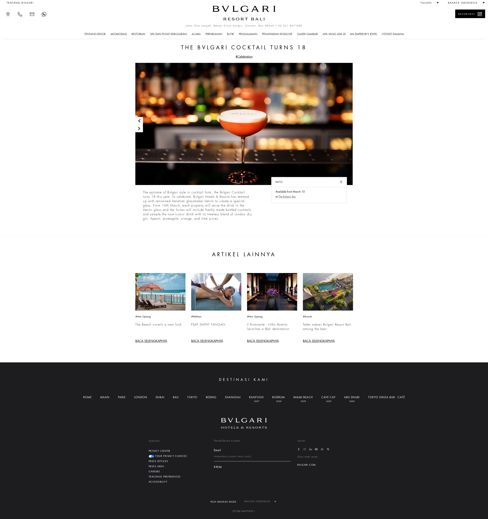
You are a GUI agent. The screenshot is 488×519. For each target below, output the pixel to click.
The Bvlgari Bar (287, 196)
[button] (428, 3)
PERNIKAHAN (213, 34)
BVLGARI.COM (306, 465)
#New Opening (143, 317)
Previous (139, 121)
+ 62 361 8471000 (288, 26)
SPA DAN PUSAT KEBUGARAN (168, 34)
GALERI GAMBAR (307, 34)
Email (217, 450)
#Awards (307, 317)
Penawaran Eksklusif (277, 34)
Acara (196, 34)
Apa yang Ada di (334, 34)
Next (139, 128)
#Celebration (244, 56)
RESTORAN (138, 34)
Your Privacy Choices (170, 456)
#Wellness (196, 317)
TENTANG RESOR (95, 34)
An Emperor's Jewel (363, 34)
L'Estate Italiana (393, 34)
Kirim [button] (218, 467)
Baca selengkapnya (151, 341)
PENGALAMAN (248, 34)
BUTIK (230, 34)
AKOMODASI (118, 34)
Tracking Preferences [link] (165, 477)
